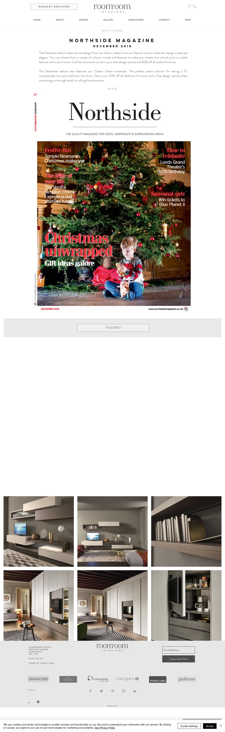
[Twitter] (101, 691)
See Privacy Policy (105, 727)
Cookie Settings (189, 726)
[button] (189, 6)
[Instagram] (124, 691)
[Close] (221, 726)
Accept (210, 726)
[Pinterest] (113, 691)
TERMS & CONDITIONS (41, 663)
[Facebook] (90, 691)
